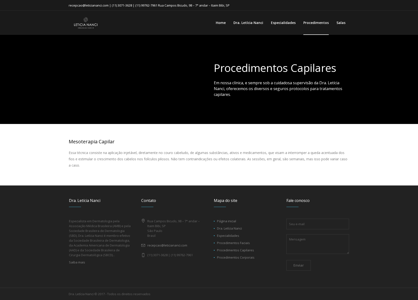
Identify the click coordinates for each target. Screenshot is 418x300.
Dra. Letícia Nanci (229, 228)
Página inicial (226, 221)
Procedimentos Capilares (235, 250)
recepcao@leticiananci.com (167, 245)
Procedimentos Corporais (235, 257)
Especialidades (228, 235)
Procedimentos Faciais (233, 243)
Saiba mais (77, 262)
